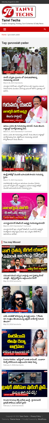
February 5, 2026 (9, 365)
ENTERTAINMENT (21, 270)
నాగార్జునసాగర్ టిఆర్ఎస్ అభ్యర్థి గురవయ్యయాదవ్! (24, 223)
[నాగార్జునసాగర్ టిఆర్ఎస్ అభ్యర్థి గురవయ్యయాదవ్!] (24, 206)
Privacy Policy (36, 416)
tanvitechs (19, 83)
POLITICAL (19, 72)
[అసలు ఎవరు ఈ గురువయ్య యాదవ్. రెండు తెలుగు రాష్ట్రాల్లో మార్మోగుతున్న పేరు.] (24, 109)
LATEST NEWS (9, 72)
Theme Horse (15, 419)
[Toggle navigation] (5, 29)
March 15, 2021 (8, 180)
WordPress (42, 419)
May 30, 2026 (8, 281)
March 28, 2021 (8, 83)
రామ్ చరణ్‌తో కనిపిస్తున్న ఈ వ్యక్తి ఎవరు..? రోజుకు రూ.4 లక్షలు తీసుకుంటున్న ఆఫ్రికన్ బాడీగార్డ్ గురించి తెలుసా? (23, 319)
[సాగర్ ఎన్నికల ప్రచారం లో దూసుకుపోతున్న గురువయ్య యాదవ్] (24, 60)
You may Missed (11, 242)
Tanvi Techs (11, 20)
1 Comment (27, 131)
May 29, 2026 (8, 324)
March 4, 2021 (8, 226)
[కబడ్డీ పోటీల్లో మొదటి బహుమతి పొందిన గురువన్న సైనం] (24, 158)
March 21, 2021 (8, 131)
